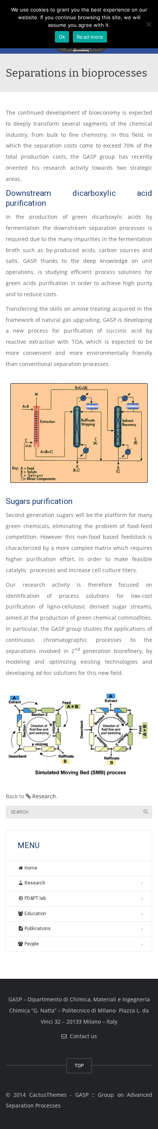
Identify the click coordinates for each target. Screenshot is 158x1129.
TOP (79, 1065)
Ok (62, 37)
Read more (90, 37)
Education (34, 913)
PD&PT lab (34, 898)
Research (43, 796)
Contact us (82, 1036)
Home (30, 868)
